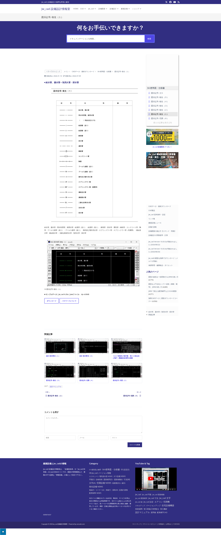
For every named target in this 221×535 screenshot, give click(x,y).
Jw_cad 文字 (165, 498)
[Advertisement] (93, 61)
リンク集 (151, 219)
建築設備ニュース (154, 223)
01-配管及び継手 (95, 470)
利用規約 (161, 524)
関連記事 (151, 315)
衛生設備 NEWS (96, 486)
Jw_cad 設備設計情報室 (55, 9)
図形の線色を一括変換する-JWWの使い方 (163, 277)
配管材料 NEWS (95, 493)
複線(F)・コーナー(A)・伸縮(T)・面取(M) (103, 490)
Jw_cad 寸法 (153, 498)
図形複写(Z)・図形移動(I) (113, 479)
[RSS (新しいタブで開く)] (178, 2)
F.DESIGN (176, 524)
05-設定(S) (125, 469)
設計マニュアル (55, 386)
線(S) (123, 483)
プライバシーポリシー (150, 524)
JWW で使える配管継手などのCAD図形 (162, 291)
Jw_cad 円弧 (146, 494)
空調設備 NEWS (104, 483)
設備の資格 (152, 227)
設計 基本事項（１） (53, 356)
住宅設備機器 (168, 505)
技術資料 (139, 509)
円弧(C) (92, 479)
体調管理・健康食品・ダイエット (160, 265)
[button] (162, 88)
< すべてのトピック (53, 71)
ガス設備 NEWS (119, 476)
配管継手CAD (162, 512)
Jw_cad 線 (138, 502)
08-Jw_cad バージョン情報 (100, 473)
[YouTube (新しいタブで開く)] (174, 2)
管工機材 (163, 509)
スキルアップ (140, 505)
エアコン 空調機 (162, 501)
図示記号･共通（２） (120, 380)
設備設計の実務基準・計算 (158, 235)
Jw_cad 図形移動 (158, 494)
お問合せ (169, 524)
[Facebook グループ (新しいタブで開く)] (170, 2)
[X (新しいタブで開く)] (166, 2)
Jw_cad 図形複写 (141, 498)
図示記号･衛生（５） (53, 380)
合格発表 (99, 479)
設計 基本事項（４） (86, 356)
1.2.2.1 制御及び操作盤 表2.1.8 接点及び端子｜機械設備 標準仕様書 (126, 357)
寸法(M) (127, 479)
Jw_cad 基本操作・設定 (156, 214)
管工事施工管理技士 (151, 509)
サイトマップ (136, 524)
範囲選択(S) (116, 483)
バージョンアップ (153, 505)
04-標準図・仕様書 (111, 469)
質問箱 (153, 512)
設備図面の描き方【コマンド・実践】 (162, 231)
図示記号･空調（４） (87, 380)
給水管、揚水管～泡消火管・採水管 (161, 312)
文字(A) (92, 483)
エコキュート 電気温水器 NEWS (100, 476)
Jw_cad (138, 494)
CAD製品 (151, 210)
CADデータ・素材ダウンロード (159, 206)
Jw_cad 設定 (148, 502)
